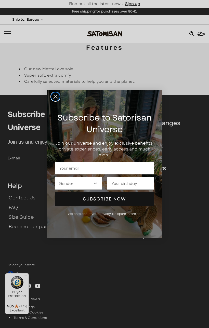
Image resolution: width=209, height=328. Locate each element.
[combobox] (76, 183)
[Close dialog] (55, 96)
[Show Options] (95, 183)
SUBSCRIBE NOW (104, 199)
